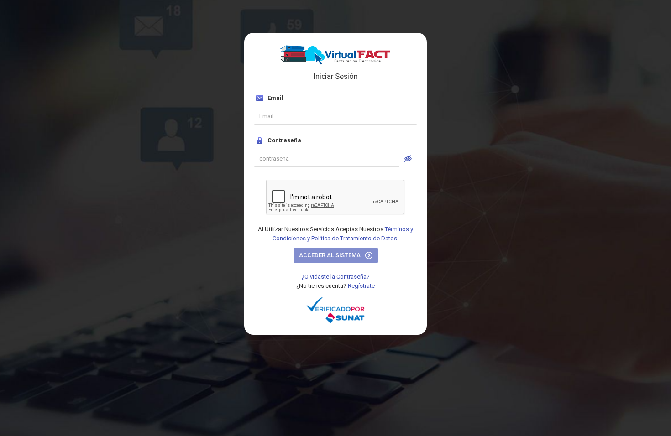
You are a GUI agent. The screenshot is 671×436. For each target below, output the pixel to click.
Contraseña (283, 140)
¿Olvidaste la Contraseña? (336, 276)
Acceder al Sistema (330, 255)
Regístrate (361, 285)
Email (274, 97)
